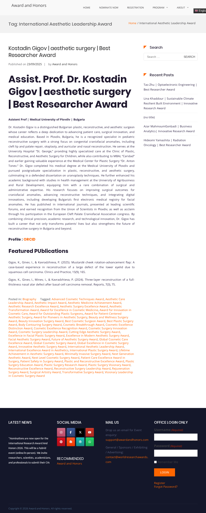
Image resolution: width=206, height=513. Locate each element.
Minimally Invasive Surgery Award (87, 354)
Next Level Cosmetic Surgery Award (55, 358)
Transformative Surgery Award (82, 372)
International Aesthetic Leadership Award (96, 346)
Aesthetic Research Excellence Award (33, 306)
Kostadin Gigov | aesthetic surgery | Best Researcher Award (59, 52)
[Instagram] (61, 432)
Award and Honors (28, 5)
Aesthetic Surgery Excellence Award (84, 306)
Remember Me (168, 462)
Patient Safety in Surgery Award (41, 361)
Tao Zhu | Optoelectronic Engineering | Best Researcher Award (170, 87)
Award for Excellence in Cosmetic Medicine (69, 310)
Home (86, 7)
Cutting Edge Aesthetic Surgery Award (94, 332)
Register (159, 483)
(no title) (149, 117)
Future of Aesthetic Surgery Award (75, 339)
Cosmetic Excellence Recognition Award (60, 328)
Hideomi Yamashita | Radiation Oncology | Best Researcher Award (167, 142)
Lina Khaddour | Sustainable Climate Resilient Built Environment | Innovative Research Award (171, 103)
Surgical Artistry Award (45, 372)
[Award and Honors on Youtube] (89, 432)
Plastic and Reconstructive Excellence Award (94, 361)
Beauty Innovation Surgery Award (41, 321)
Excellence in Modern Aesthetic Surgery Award (97, 335)
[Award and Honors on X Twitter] (80, 432)
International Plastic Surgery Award (93, 350)
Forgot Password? (165, 486)
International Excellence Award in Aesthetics (38, 350)
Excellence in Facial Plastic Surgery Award (36, 335)
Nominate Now (108, 7)
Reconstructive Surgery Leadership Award (82, 368)
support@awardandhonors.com (127, 440)
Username (168, 430)
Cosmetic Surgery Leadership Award (43, 332)
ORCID (29, 239)
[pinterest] (61, 441)
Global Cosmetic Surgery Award (54, 343)
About (181, 7)
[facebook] (71, 432)
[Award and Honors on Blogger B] (71, 441)
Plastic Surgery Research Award (65, 365)
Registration (135, 7)
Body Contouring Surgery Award (40, 325)
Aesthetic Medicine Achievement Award (94, 303)
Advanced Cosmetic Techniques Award (78, 299)
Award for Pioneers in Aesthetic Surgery (60, 317)
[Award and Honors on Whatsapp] (89, 441)
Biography (29, 299)
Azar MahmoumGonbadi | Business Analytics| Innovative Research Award (169, 128)
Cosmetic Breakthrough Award (83, 325)
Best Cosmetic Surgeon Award (85, 321)
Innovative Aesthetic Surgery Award (42, 346)
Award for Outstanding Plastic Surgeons (56, 313)
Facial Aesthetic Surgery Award (29, 339)
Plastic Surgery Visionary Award (109, 365)
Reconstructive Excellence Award (30, 368)
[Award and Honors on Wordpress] (80, 441)
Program (158, 7)
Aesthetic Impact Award (50, 303)
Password (168, 446)
